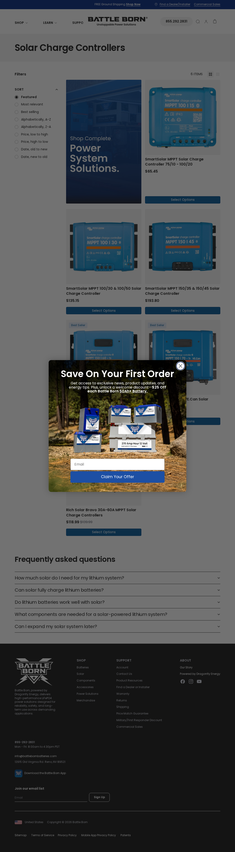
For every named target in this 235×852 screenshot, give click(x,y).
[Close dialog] (180, 366)
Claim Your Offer (117, 477)
